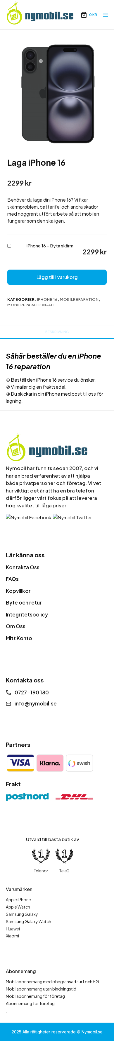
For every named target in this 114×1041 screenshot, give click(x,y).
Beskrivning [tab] (57, 332)
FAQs (12, 579)
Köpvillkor (18, 591)
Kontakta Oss (22, 567)
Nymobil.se (92, 1031)
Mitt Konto (19, 638)
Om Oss (15, 626)
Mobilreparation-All (31, 305)
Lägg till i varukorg (57, 277)
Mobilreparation (79, 299)
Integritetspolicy (27, 614)
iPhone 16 (47, 299)
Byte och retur (24, 602)
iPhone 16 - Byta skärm (50, 245)
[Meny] (105, 15)
